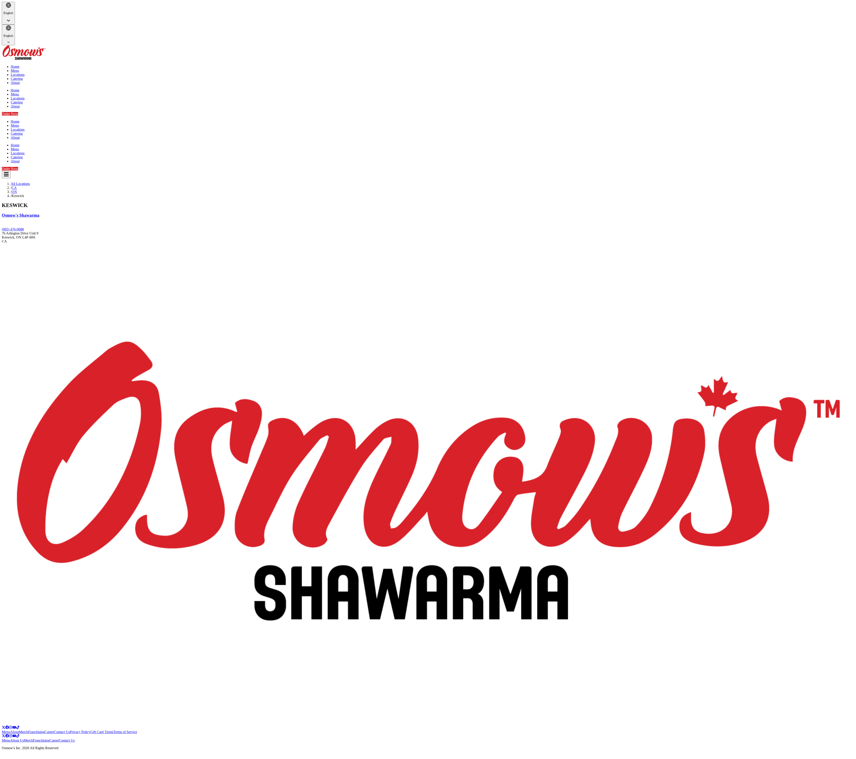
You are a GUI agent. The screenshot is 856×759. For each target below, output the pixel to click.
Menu (15, 71)
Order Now (10, 114)
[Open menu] (6, 174)
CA (14, 188)
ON (14, 192)
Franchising (36, 732)
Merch (23, 732)
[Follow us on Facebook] (7, 728)
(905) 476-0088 (13, 229)
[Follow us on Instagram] (10, 728)
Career (49, 732)
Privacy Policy (80, 732)
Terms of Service (125, 732)
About (15, 83)
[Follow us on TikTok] (18, 728)
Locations (18, 75)
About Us (17, 740)
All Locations (20, 184)
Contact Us (62, 732)
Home (15, 66)
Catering (17, 79)
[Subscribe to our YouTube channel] (14, 728)
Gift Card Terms (101, 732)
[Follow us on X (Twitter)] (3, 728)
